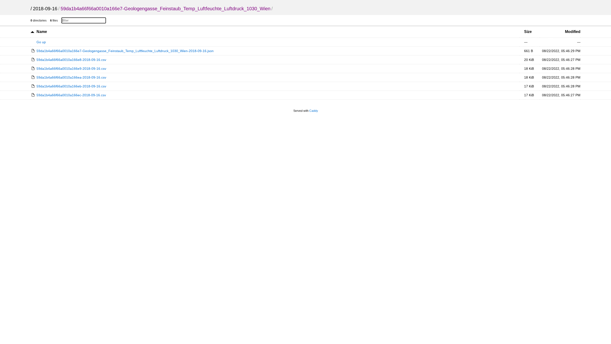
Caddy (313, 111)
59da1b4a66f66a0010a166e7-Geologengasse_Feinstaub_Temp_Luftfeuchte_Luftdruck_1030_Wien (165, 8)
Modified (572, 32)
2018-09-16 (45, 8)
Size (528, 32)
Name (42, 32)
